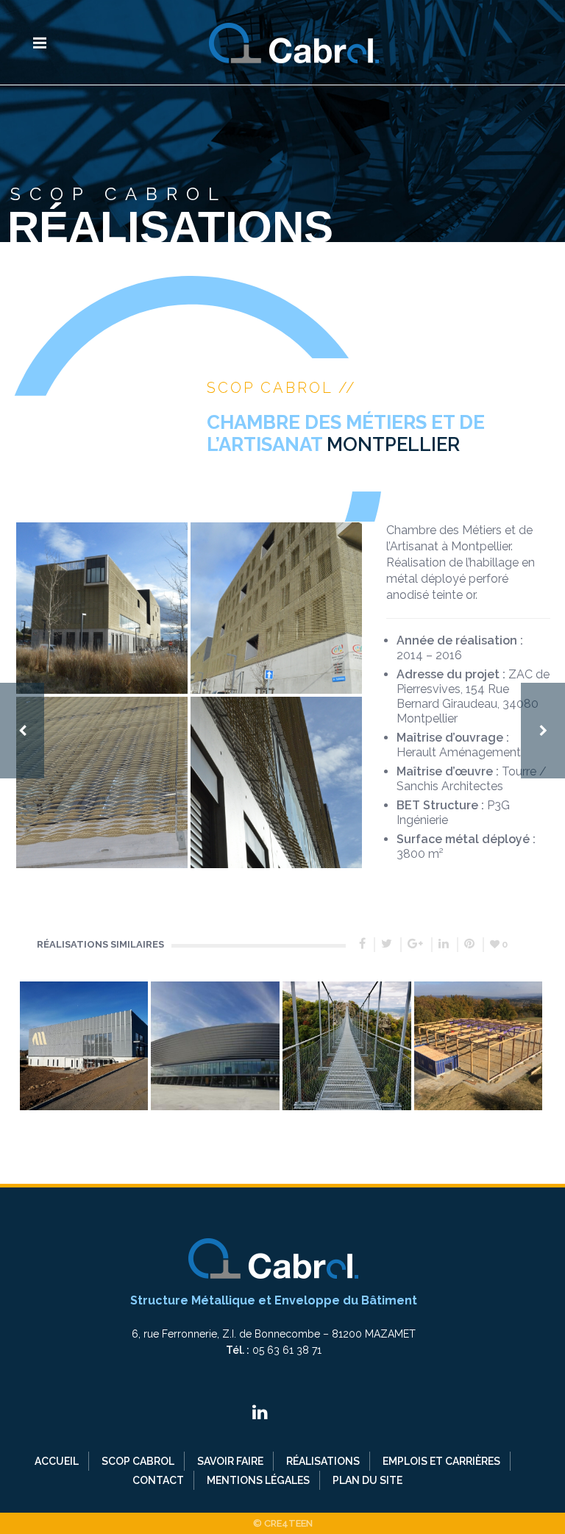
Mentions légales (258, 1480)
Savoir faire (230, 1461)
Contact (158, 1480)
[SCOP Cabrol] (294, 42)
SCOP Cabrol (138, 1461)
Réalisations (323, 1461)
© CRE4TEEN (283, 1523)
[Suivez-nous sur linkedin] (260, 1412)
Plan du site (367, 1480)
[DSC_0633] (102, 608)
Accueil (57, 1461)
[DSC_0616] (276, 608)
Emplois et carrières (441, 1461)
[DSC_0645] (276, 782)
